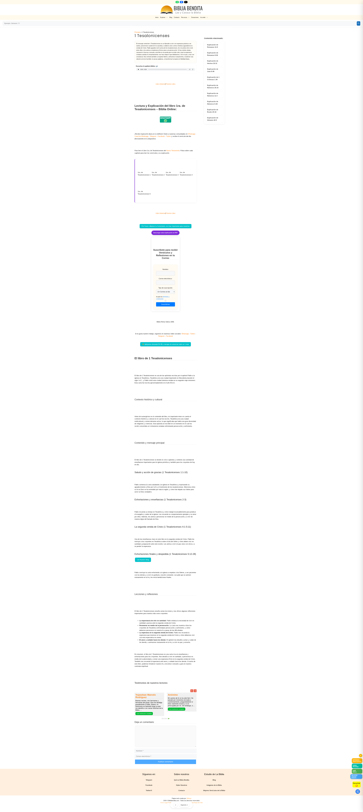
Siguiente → (184, 805)
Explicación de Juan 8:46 (212, 70)
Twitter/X (149, 793)
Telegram (153, 136)
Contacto (176, 17)
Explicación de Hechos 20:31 (212, 62)
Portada (137, 32)
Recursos (184, 17)
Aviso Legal (164, 805)
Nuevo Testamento (173, 150)
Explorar (162, 17)
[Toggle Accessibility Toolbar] (357, 791)
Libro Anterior (160, 84)
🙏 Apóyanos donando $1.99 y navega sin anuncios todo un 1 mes (165, 344)
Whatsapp (191, 134)
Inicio (156, 17)
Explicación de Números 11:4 (212, 94)
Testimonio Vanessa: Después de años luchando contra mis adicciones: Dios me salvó (194, 700)
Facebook (161, 136)
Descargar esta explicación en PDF (165, 233)
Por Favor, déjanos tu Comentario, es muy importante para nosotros (166, 226)
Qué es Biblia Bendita (181, 782)
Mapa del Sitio (198, 805)
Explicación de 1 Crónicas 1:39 (213, 78)
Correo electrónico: (165, 279)
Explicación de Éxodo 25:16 (212, 111)
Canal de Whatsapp (141, 136)
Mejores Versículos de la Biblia (214, 793)
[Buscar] (358, 23)
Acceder (203, 17)
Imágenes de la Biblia (214, 788)
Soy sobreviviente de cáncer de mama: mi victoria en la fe (165, 697)
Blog (170, 17)
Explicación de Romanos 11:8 (212, 46)
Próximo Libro (170, 84)
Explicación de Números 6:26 (212, 103)
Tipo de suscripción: (165, 288)
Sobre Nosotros (181, 788)
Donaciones (195, 17)
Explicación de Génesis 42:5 (212, 119)
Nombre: (165, 269)
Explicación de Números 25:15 (212, 86)
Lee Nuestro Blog (143, 560)
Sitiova (189, 801)
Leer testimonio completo (162, 716)
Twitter (168, 136)
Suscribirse (165, 304)
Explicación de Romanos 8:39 (212, 54)
